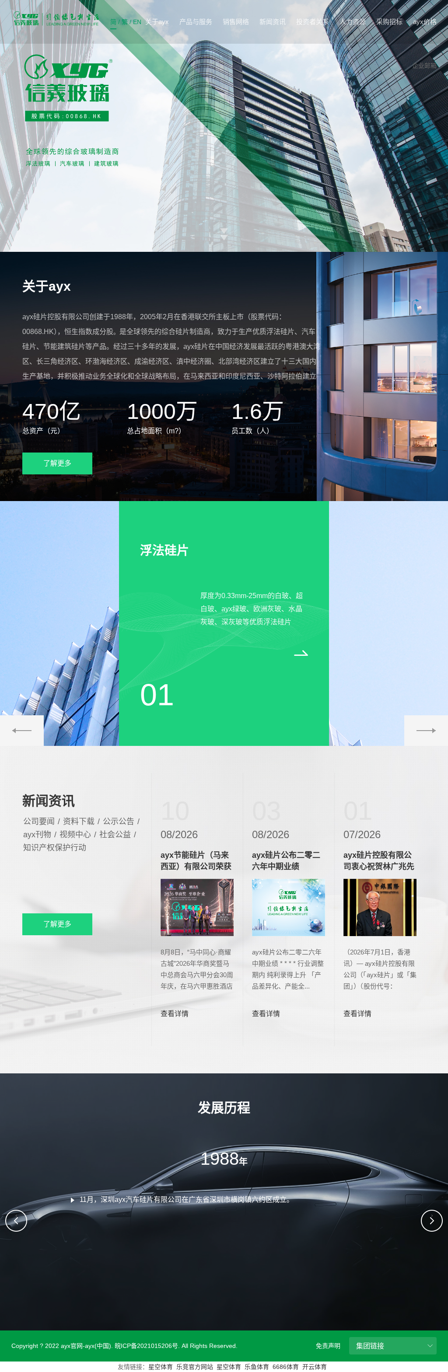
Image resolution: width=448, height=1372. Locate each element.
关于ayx (157, 21)
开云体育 (314, 1366)
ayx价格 (425, 21)
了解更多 (57, 463)
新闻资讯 (272, 21)
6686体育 (286, 1366)
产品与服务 (195, 21)
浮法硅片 (164, 550)
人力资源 (353, 21)
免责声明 (328, 1345)
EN (137, 21)
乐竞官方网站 (194, 1366)
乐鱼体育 (257, 1366)
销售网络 (236, 21)
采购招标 (389, 21)
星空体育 (160, 1366)
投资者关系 (312, 21)
